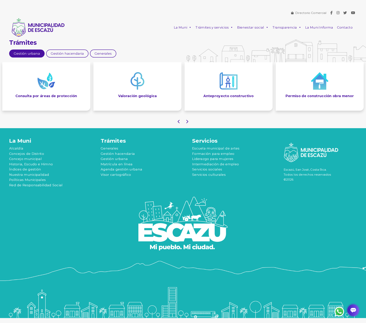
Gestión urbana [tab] (27, 53)
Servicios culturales (209, 179)
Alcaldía (16, 153)
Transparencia (284, 27)
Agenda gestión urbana (121, 174)
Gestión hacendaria (118, 159)
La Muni (180, 27)
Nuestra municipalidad (29, 179)
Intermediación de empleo (215, 169)
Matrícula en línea (116, 169)
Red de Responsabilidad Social (36, 190)
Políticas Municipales (27, 185)
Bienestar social (250, 27)
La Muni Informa (319, 27)
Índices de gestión (25, 174)
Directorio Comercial (311, 13)
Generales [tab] (103, 53)
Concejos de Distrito (26, 159)
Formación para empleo (213, 159)
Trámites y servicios (212, 27)
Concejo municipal (25, 164)
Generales (109, 153)
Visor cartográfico (116, 179)
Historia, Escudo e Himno (31, 169)
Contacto (345, 27)
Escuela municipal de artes (216, 153)
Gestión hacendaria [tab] (67, 53)
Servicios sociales (207, 174)
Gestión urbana (114, 164)
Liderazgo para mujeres (213, 164)
